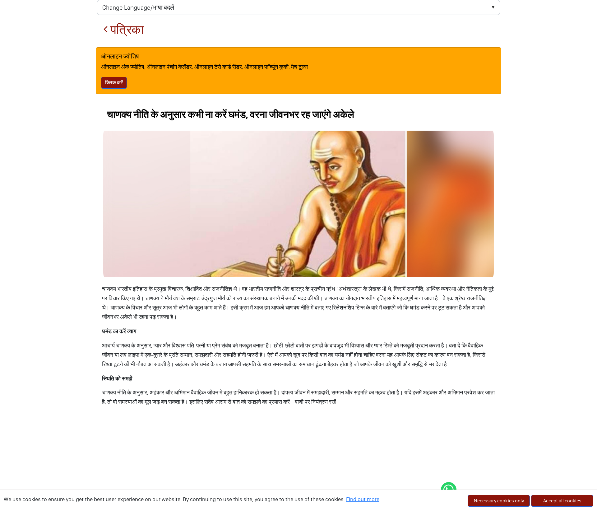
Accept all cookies (562, 501)
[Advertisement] (298, 465)
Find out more (362, 499)
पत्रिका (126, 29)
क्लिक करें (114, 83)
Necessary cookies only (499, 501)
